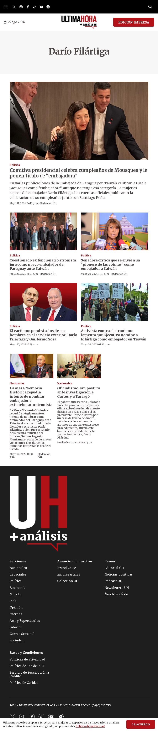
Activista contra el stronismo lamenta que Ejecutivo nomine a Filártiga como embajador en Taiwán (113, 335)
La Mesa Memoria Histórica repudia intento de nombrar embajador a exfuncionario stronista (31, 396)
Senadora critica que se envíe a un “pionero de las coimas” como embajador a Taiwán (110, 264)
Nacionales (17, 383)
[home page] (79, 22)
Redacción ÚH (48, 203)
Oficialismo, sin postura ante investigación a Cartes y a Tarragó (78, 392)
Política (15, 165)
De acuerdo (140, 724)
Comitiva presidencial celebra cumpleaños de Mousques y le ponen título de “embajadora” (78, 173)
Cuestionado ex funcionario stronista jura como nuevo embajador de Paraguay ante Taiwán (43, 264)
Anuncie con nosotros (75, 561)
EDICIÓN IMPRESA (133, 22)
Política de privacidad (90, 726)
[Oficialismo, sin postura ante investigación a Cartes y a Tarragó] (79, 366)
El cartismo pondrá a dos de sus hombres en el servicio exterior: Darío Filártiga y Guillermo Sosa (43, 335)
